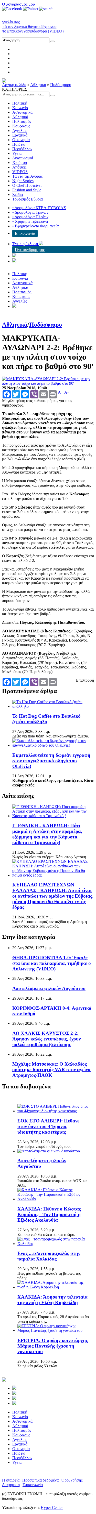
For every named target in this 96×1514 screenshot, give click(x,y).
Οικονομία (21, 140)
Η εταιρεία (10, 1480)
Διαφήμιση (11, 1485)
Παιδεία (18, 144)
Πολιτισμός (21, 121)
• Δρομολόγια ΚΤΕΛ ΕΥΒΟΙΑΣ (39, 208)
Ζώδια (17, 194)
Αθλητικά (38, 84)
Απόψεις (19, 167)
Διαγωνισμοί (22, 158)
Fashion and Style (26, 190)
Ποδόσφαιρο (60, 84)
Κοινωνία (20, 108)
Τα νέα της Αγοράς (27, 176)
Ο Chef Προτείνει (26, 185)
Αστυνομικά (22, 112)
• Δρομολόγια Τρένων (30, 212)
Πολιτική (19, 103)
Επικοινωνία (25, 233)
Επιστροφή (85, 680)
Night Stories (23, 181)
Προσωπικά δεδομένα (40, 1480)
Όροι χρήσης (71, 1480)
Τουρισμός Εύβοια (27, 199)
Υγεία (17, 153)
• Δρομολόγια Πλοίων (30, 217)
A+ (60, 392)
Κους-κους (21, 126)
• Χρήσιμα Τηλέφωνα (30, 221)
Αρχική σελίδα (14, 84)
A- (66, 392)
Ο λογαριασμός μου (18, 4)
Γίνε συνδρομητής (30, 249)
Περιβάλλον (22, 149)
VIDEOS (20, 172)
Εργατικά (19, 135)
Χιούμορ (19, 162)
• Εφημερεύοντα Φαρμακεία (35, 226)
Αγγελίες (19, 130)
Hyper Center (52, 1507)
